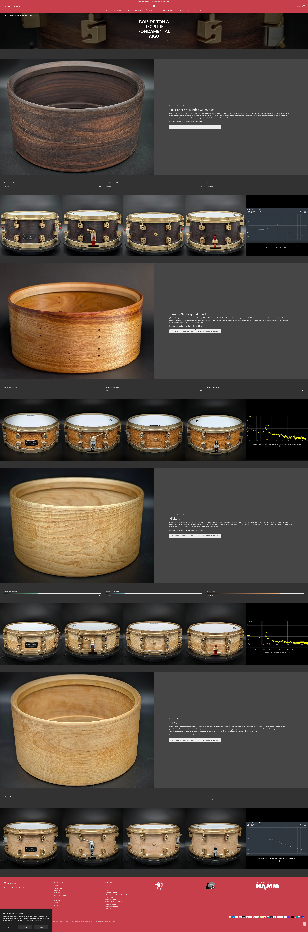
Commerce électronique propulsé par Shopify (105, 921)
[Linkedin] (25, 887)
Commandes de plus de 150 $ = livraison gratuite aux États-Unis (154, 1)
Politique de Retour (110, 909)
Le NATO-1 (129, 10)
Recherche (107, 888)
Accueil (108, 10)
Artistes (190, 10)
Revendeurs (180, 10)
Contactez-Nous (167, 10)
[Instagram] (9, 887)
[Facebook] (6, 887)
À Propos (198, 10)
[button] (182, 127)
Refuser (41, 927)
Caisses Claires (117, 10)
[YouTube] (13, 888)
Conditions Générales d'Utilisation (114, 902)
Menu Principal (58, 882)
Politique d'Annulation (110, 899)
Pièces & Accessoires (151, 10)
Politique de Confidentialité (112, 906)
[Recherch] (300, 6)
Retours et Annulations (111, 897)
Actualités (107, 885)
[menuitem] (108, 10)
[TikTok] (21, 887)
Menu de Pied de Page (111, 882)
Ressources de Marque (111, 890)
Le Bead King (139, 10)
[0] (303, 6)
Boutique (11, 15)
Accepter (25, 927)
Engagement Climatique (111, 892)
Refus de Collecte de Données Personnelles (116, 895)
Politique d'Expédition (110, 904)
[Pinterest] (17, 887)
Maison (5, 15)
